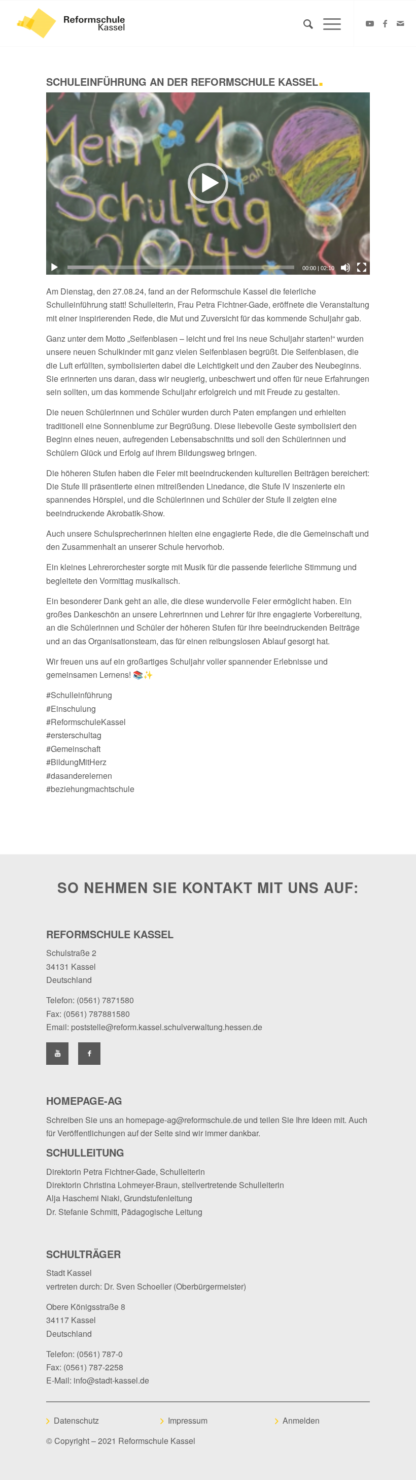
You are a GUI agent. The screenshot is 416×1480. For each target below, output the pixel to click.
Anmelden (301, 1420)
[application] (208, 183)
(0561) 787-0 (100, 1354)
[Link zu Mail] (400, 23)
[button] (208, 183)
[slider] (180, 267)
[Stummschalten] (345, 267)
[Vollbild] (362, 267)
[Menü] (327, 23)
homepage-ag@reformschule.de (184, 1120)
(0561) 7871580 (105, 1000)
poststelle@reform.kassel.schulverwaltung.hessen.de (166, 1027)
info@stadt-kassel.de (111, 1380)
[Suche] (303, 23)
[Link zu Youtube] (369, 23)
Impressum (187, 1420)
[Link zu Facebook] (385, 23)
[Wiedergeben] (54, 267)
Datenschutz (76, 1420)
